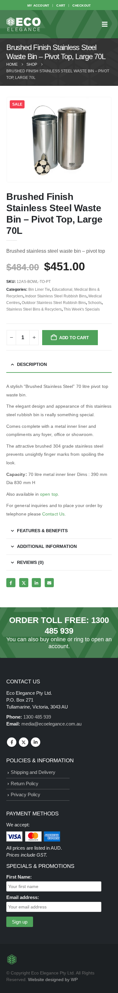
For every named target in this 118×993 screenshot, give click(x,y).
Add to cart (74, 337)
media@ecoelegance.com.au (51, 723)
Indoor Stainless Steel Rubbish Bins (56, 296)
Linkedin (35, 742)
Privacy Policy (25, 794)
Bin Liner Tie (39, 289)
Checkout (81, 5)
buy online (53, 639)
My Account (38, 5)
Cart (60, 5)
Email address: (22, 897)
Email (49, 582)
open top (49, 494)
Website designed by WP (53, 979)
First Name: (19, 877)
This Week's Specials (82, 309)
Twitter (23, 582)
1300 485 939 (37, 717)
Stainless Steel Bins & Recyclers (34, 309)
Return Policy (24, 783)
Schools (95, 303)
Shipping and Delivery (33, 772)
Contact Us (53, 513)
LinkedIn (36, 582)
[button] (107, 24)
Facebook (10, 582)
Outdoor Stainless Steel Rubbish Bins (54, 303)
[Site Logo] (23, 24)
